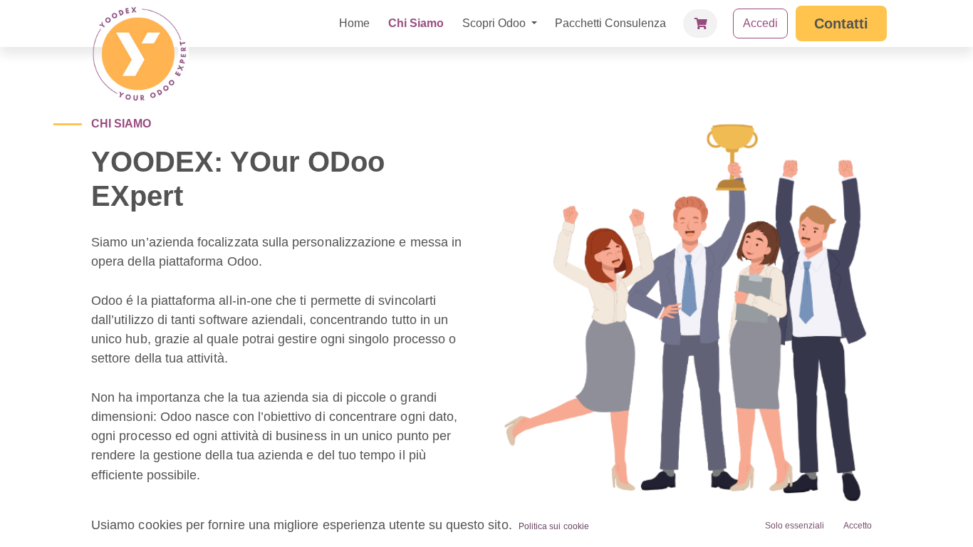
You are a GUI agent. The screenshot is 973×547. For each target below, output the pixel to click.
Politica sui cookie (554, 526)
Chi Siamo (416, 23)
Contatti (841, 23)
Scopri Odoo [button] (495, 23)
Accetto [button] (857, 526)
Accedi (760, 23)
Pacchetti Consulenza (610, 23)
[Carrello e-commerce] (700, 23)
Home (354, 23)
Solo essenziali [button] (794, 526)
